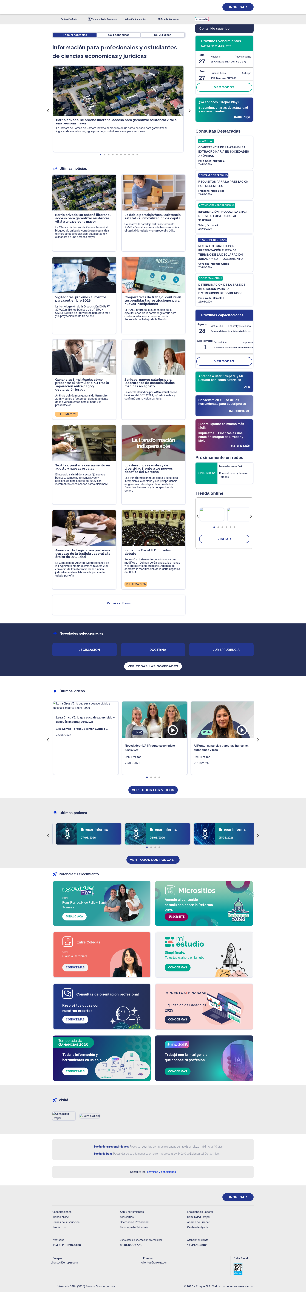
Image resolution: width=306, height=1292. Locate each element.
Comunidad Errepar (198, 1217)
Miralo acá (74, 916)
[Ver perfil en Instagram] (86, 1268)
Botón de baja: (103, 1153)
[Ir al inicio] (66, 1197)
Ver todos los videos (153, 790)
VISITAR (224, 539)
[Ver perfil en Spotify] (101, 1268)
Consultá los (153, 1172)
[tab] (214, 527)
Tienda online (60, 1217)
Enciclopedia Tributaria (134, 1227)
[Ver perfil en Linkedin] (70, 1268)
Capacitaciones (62, 1212)
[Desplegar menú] (54, 7)
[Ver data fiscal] (244, 1269)
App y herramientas (132, 1212)
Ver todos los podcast (153, 860)
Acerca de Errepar (198, 1222)
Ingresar (238, 7)
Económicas (118, 35)
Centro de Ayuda (197, 1227)
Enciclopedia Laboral (200, 1212)
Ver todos (224, 87)
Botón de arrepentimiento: (111, 1146)
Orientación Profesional (134, 1222)
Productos (59, 1227)
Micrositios (127, 1217)
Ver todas (224, 361)
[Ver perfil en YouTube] (78, 1268)
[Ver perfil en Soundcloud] (93, 1268)
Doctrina (157, 650)
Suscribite (176, 916)
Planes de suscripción (66, 1222)
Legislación (89, 650)
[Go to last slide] (197, 516)
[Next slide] (251, 516)
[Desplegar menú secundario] (206, 7)
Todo (75, 35)
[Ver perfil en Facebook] (55, 1268)
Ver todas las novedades (153, 666)
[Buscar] (99, 7)
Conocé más (75, 967)
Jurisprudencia (226, 650)
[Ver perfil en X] (63, 1268)
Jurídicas (162, 35)
